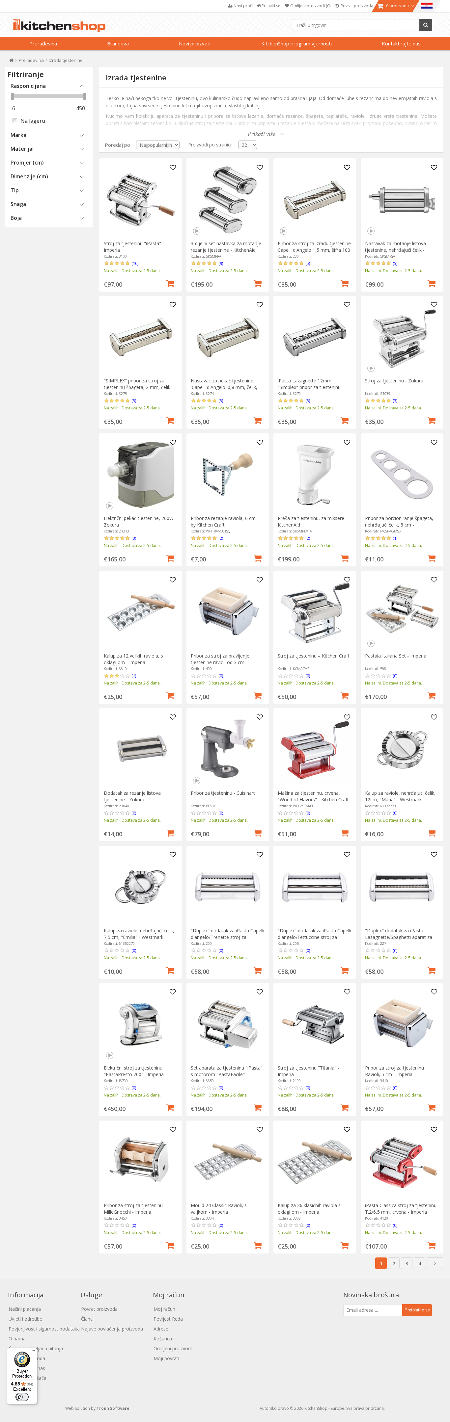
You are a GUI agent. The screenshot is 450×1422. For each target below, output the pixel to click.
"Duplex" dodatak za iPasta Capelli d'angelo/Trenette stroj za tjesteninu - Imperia (227, 937)
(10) (134, 263)
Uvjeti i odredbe (25, 1319)
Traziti (425, 25)
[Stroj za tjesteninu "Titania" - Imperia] (315, 1024)
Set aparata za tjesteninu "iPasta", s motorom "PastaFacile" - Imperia (227, 1074)
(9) (220, 263)
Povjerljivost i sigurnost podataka (44, 1329)
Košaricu (163, 1338)
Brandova (118, 43)
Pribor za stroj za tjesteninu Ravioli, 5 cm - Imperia (394, 1071)
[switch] (22, 1397)
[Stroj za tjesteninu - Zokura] (402, 337)
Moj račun (164, 1309)
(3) (395, 400)
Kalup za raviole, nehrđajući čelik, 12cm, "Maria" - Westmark (400, 796)
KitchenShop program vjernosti (296, 43)
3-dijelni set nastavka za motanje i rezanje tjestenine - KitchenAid (227, 246)
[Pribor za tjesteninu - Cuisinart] (228, 749)
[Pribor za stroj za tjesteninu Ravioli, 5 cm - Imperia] (402, 1024)
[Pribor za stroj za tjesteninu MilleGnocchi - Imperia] (141, 1162)
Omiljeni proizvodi (173, 1348)
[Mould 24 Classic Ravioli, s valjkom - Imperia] (228, 1162)
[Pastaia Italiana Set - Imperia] (402, 612)
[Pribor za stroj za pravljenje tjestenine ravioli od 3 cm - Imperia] (228, 612)
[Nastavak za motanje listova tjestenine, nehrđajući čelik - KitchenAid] (402, 200)
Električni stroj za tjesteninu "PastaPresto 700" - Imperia (134, 1071)
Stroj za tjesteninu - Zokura (394, 380)
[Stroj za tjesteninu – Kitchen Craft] (315, 612)
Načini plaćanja (25, 1309)
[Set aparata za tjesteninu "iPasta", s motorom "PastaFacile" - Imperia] (228, 1024)
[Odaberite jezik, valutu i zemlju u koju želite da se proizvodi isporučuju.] (426, 6)
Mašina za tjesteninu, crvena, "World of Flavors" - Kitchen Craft (313, 796)
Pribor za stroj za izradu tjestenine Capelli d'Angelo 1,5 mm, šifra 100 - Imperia (314, 250)
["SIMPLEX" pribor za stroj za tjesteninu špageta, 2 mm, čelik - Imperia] (141, 337)
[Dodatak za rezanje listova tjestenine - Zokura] (141, 749)
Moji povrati (166, 1358)
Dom (11, 61)
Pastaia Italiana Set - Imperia (395, 656)
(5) (307, 263)
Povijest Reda (168, 1319)
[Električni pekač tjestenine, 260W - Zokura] (141, 475)
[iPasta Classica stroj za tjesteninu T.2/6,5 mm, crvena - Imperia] (402, 1162)
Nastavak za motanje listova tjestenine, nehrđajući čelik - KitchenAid (395, 250)
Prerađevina (43, 43)
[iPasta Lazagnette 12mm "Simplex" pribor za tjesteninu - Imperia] (315, 337)
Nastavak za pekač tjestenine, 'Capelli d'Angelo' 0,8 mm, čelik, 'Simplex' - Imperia (224, 387)
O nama (17, 1338)
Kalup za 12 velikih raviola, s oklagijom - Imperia (133, 659)
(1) (395, 538)
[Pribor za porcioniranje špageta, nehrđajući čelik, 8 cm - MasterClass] (402, 475)
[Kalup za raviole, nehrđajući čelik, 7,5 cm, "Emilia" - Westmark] (141, 887)
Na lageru (32, 120)
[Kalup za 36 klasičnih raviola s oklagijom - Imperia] (315, 1162)
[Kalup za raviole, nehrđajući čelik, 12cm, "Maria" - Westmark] (402, 749)
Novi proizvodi (195, 43)
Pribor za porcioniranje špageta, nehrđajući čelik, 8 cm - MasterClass (399, 524)
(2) (220, 538)
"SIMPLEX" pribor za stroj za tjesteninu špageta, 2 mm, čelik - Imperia (138, 387)
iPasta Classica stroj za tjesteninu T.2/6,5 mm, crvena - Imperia (400, 1208)
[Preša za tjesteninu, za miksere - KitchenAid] (315, 475)
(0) (220, 676)
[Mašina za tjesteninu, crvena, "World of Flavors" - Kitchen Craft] (315, 749)
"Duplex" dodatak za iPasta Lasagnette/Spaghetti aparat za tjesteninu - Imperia (398, 937)
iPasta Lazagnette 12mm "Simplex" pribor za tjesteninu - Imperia (311, 387)
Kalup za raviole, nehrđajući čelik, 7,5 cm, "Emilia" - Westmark (139, 933)
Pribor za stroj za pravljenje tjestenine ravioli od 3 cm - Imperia (220, 662)
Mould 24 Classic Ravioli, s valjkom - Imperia (219, 1208)
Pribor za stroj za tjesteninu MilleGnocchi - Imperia (133, 1208)
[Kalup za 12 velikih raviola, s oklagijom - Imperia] (141, 612)
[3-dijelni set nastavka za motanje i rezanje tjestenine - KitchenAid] (228, 200)
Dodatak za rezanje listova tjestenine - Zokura (132, 796)
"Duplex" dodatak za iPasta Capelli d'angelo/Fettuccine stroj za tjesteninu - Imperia (314, 937)
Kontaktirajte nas (401, 43)
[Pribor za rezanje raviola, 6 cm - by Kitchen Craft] (228, 475)
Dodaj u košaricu (170, 282)
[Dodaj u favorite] (173, 168)
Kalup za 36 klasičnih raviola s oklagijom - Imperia (309, 1208)
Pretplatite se (417, 1309)
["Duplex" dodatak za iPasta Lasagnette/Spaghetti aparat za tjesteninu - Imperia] (402, 887)
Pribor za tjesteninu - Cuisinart (223, 793)
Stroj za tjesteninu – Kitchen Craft (314, 656)
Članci (87, 1319)
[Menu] (33, 1352)
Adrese (161, 1329)
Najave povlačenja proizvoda (112, 1329)
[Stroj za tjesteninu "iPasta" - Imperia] (141, 200)
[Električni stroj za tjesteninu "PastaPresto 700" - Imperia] (141, 1024)
